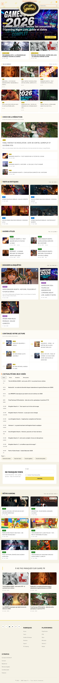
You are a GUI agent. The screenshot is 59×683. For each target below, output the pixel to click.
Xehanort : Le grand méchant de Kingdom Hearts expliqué (24, 425)
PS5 (43, 634)
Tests (10, 377)
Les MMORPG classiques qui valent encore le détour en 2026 (25, 393)
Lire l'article (50, 37)
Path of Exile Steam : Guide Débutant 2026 (20, 450)
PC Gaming (26, 646)
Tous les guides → (53, 231)
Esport (25, 643)
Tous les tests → (53, 182)
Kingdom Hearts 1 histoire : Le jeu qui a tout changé (23, 412)
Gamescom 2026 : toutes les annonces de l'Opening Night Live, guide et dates (29, 28)
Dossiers (17, 377)
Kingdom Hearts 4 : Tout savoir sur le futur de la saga (23, 406)
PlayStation (45, 631)
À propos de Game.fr (7, 657)
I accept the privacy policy (33, 475)
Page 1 (3, 456)
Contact (4, 660)
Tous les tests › (18, 458)
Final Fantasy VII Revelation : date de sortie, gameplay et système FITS (28, 400)
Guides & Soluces (27, 637)
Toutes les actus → (53, 64)
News (4, 377)
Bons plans (26, 377)
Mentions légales (6, 666)
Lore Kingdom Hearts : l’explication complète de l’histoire (24, 419)
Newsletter (4, 663)
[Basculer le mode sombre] (56, 2)
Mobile (43, 646)
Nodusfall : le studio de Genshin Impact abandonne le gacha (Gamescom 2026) (30, 387)
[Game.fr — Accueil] (30, 8)
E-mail (27, 468)
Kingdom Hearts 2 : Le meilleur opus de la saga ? (22, 444)
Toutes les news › (7, 458)
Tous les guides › (29, 458)
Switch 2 (44, 643)
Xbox (43, 637)
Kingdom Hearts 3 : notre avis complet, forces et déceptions (25, 438)
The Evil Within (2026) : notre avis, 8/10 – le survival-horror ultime (27, 381)
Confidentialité (5, 669)
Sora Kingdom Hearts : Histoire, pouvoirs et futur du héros (25, 431)
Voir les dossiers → (52, 265)
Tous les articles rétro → (51, 493)
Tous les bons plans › (41, 458)
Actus (24, 631)
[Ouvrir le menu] (2, 4)
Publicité (4, 672)
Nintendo (44, 640)
